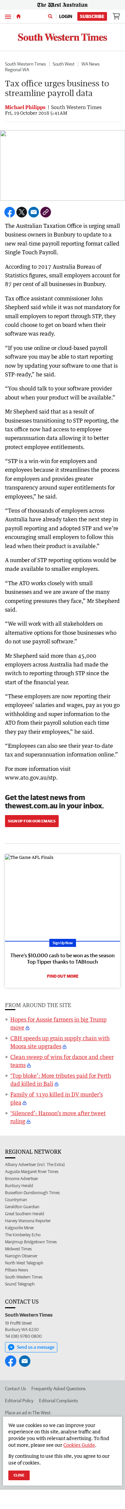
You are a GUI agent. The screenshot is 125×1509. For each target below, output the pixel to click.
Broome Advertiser (21, 1178)
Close (19, 1475)
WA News (90, 64)
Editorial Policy (19, 1400)
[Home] (18, 16)
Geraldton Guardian (22, 1206)
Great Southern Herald (24, 1213)
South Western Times (25, 64)
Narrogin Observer (21, 1255)
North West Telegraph (24, 1262)
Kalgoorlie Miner (19, 1227)
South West (64, 64)
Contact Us (15, 1388)
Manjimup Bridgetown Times (31, 1241)
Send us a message (35, 1347)
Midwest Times (18, 1248)
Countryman (16, 1199)
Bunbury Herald (19, 1185)
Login (65, 16)
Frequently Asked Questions (58, 1388)
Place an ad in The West (28, 1412)
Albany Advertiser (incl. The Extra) (35, 1164)
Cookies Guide (79, 1445)
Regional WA (17, 69)
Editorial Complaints (58, 1400)
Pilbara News (16, 1269)
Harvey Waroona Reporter (28, 1220)
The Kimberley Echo (23, 1234)
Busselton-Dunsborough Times (32, 1192)
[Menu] (8, 16)
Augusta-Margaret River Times (31, 1171)
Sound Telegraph (20, 1283)
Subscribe (92, 16)
